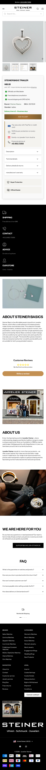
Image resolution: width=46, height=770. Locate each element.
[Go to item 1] (6, 67)
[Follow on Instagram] (26, 746)
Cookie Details (29, 676)
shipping (34, 87)
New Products (29, 657)
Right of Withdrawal (31, 682)
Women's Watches (30, 634)
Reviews (5, 689)
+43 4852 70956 (18, 143)
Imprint (26, 669)
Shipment (27, 686)
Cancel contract (32, 695)
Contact (5, 672)
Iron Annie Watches (9, 644)
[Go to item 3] (24, 67)
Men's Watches (29, 637)
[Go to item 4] (33, 67)
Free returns (6, 686)
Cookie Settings (29, 672)
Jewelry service (7, 679)
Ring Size (5, 682)
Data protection (29, 679)
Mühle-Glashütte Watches (11, 653)
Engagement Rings (30, 651)
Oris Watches (7, 659)
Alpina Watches (7, 656)
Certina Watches (8, 637)
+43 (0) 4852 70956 (25, 2)
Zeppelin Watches (8, 641)
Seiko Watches (7, 634)
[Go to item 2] (15, 67)
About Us (5, 669)
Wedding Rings (29, 654)
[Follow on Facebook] (20, 746)
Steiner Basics (15, 104)
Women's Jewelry (30, 644)
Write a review (23, 373)
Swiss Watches (29, 641)
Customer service (8, 676)
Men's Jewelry (29, 647)
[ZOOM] (42, 58)
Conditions (28, 689)
